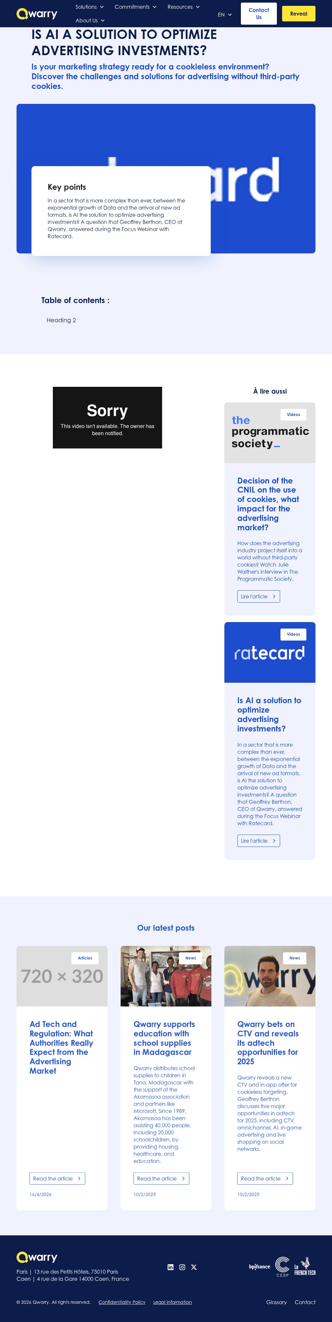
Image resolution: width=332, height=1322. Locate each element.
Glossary (276, 1302)
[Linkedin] (170, 1267)
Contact (305, 1302)
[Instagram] (182, 1267)
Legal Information (172, 1302)
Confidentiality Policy (122, 1302)
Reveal (298, 13)
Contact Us (259, 13)
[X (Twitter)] (194, 1267)
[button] (90, 7)
